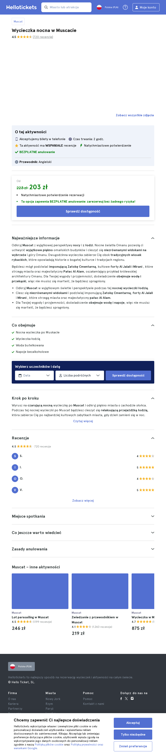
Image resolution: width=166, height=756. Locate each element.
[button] (83, 238)
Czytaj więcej (83, 421)
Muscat (18, 21)
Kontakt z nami (93, 704)
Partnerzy (15, 709)
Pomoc (88, 699)
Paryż (49, 709)
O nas (12, 699)
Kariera (13, 704)
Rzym (49, 704)
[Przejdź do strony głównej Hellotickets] (22, 7)
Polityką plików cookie (49, 744)
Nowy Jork (53, 699)
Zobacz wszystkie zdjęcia (135, 115)
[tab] (83, 238)
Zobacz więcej (83, 500)
